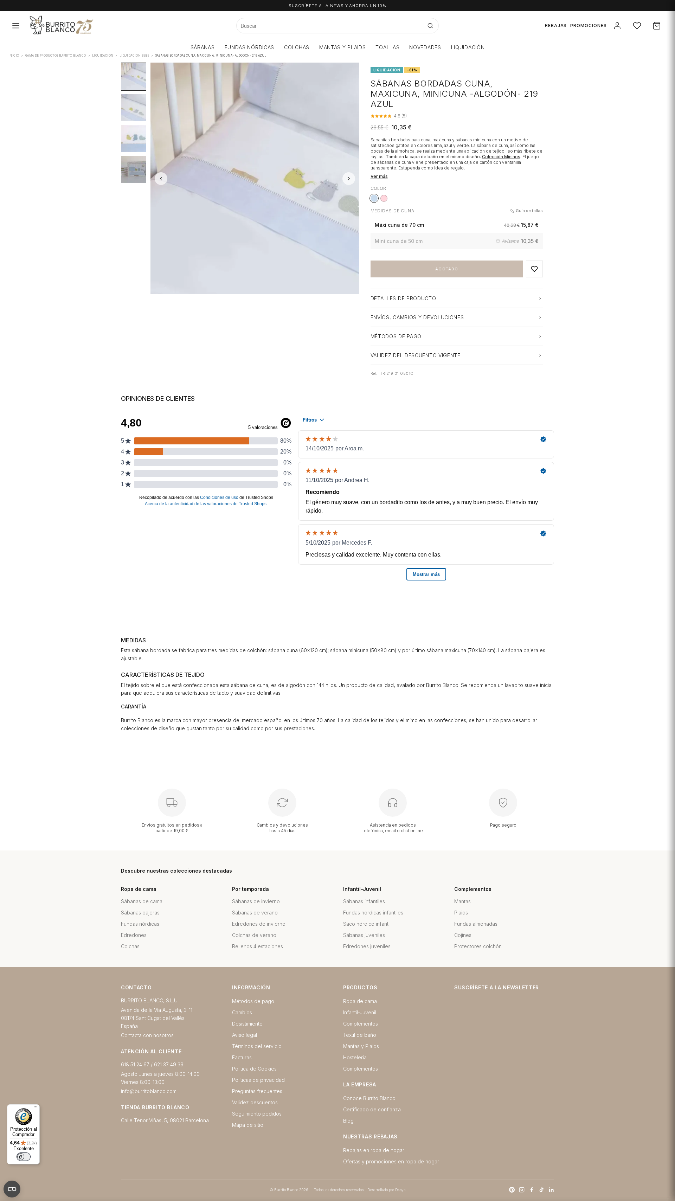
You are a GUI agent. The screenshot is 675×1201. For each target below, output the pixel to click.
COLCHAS (296, 47)
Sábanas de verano (255, 913)
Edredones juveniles (367, 946)
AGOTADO (446, 268)
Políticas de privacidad (258, 1080)
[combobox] (329, 25)
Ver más (379, 176)
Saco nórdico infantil (367, 924)
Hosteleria (355, 1057)
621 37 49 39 (169, 1064)
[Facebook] (531, 1190)
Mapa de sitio (247, 1125)
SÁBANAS (203, 47)
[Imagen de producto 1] (133, 77)
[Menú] (35, 1108)
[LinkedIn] (551, 1190)
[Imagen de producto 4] (133, 169)
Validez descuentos (255, 1102)
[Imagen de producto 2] (133, 108)
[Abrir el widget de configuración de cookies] (12, 1189)
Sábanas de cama (141, 901)
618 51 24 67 (135, 1064)
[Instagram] (522, 1190)
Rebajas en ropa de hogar (373, 1150)
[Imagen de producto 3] (133, 138)
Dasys (400, 1190)
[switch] (24, 1156)
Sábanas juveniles (364, 935)
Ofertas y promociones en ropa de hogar (391, 1161)
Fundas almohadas (475, 924)
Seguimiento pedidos (257, 1114)
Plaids (461, 913)
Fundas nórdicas (140, 924)
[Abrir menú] (15, 25)
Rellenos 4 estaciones (257, 946)
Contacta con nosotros (147, 1035)
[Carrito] (657, 26)
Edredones (134, 935)
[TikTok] (541, 1190)
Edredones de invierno (258, 924)
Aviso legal (244, 1035)
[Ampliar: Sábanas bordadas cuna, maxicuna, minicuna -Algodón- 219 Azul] (254, 179)
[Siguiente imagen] (348, 178)
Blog (348, 1121)
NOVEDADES (425, 47)
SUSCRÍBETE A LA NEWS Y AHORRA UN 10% (337, 5)
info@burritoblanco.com (148, 1091)
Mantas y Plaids (361, 1046)
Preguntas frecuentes (257, 1091)
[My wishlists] (637, 26)
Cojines (462, 935)
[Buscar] (430, 25)
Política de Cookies (254, 1069)
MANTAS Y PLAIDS (342, 47)
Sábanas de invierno (256, 901)
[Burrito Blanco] (95, 25)
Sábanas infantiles (364, 901)
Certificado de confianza (372, 1109)
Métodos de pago (253, 1001)
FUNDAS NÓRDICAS (250, 47)
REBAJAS (556, 25)
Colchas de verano (254, 935)
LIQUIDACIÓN (468, 47)
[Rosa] (383, 198)
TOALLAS (387, 47)
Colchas (130, 946)
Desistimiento (247, 1024)
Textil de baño (359, 1035)
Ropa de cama (360, 1001)
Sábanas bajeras (140, 913)
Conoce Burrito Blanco (369, 1098)
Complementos (360, 1024)
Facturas (242, 1057)
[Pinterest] (512, 1190)
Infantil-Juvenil (359, 1012)
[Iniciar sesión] (617, 26)
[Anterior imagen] (161, 178)
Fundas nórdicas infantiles (373, 913)
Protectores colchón (478, 946)
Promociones (588, 25)
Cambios (242, 1012)
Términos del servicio (257, 1046)
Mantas (462, 901)
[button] (534, 269)
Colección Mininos (501, 156)
